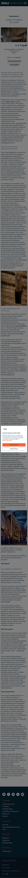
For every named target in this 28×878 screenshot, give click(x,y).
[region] (14, 439)
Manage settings (14, 448)
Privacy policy (9, 440)
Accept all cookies (14, 444)
